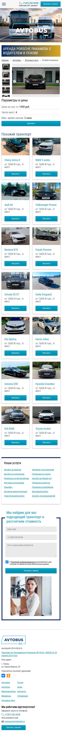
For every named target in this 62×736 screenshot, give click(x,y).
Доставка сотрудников (14, 483)
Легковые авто (8, 700)
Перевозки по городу (41, 474)
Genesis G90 (11, 384)
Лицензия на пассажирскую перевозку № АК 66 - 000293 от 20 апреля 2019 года (29, 654)
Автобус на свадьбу (12, 469)
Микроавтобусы (9, 691)
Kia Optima (10, 339)
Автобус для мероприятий (43, 496)
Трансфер (8, 487)
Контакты (21, 691)
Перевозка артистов (41, 483)
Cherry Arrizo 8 (12, 160)
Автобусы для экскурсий (43, 469)
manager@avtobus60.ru (15, 721)
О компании (22, 696)
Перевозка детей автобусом (16, 478)
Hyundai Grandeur (45, 384)
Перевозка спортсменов (42, 487)
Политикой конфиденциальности (23, 562)
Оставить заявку (31, 570)
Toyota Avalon (43, 428)
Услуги (20, 682)
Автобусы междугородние (15, 491)
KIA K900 (9, 428)
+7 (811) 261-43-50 (30, 3)
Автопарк (6, 682)
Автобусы (6, 687)
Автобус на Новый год (42, 478)
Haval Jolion (42, 339)
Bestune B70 (11, 249)
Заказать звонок (50, 4)
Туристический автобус (14, 496)
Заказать (31, 123)
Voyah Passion (43, 249)
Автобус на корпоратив (14, 474)
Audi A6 (9, 205)
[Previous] (14, 81)
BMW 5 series (43, 160)
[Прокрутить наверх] (10, 729)
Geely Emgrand (44, 294)
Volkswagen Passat (46, 205)
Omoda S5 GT (12, 294)
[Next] (57, 81)
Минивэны (6, 696)
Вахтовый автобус (40, 491)
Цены (19, 687)
